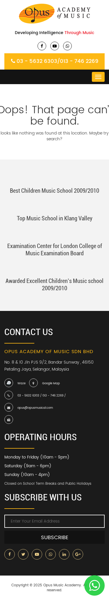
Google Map (51, 383)
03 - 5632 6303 (37, 61)
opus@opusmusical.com (35, 408)
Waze (21, 383)
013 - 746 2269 (79, 61)
